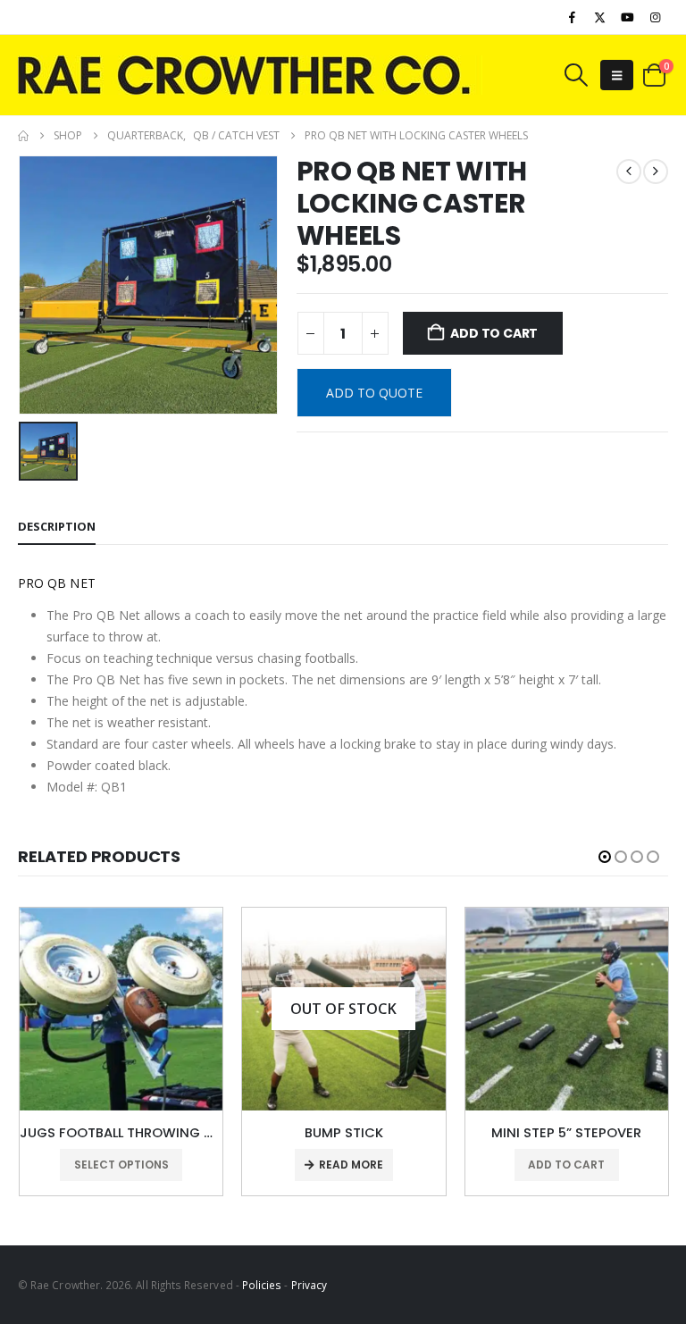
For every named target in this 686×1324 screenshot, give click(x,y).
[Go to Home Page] (23, 136)
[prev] (628, 171)
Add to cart (494, 333)
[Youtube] (628, 17)
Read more (351, 1164)
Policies (262, 1285)
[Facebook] (571, 17)
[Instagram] (655, 17)
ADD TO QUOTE (374, 392)
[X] (599, 17)
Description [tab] (57, 526)
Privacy (309, 1285)
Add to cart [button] (566, 1164)
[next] (655, 171)
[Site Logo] (250, 75)
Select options (121, 1164)
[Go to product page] (121, 1009)
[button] (575, 75)
